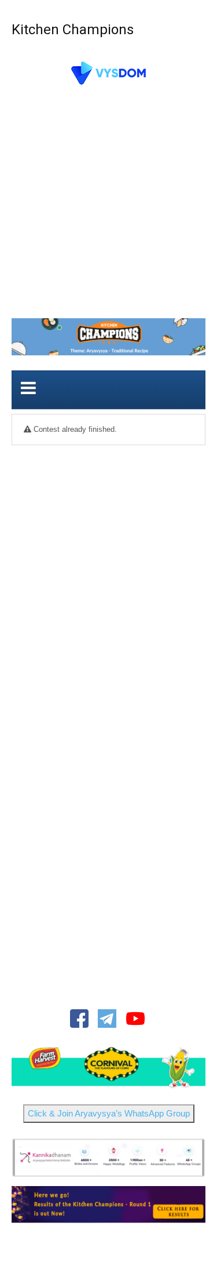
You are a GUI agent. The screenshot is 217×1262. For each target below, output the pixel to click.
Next (190, 1066)
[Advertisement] (108, 205)
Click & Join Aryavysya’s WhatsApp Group (109, 1113)
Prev (26, 1066)
